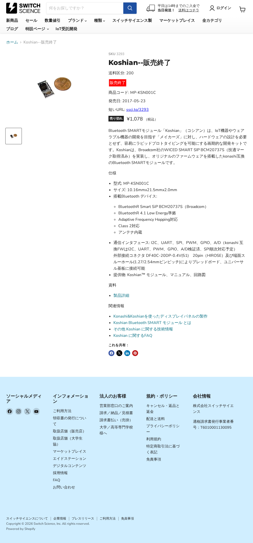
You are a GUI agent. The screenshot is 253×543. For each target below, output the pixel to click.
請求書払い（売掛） (116, 420)
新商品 (12, 20)
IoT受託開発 (66, 29)
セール (31, 20)
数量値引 (53, 20)
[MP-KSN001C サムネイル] (13, 136)
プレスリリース (83, 518)
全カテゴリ (212, 20)
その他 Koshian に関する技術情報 (143, 329)
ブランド (76, 20)
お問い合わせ (64, 487)
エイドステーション (69, 458)
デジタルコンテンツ (69, 465)
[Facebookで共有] (111, 353)
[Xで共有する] (119, 353)
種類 (98, 20)
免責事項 (153, 459)
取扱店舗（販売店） (69, 431)
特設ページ (35, 29)
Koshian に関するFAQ (132, 335)
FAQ (56, 480)
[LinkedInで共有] (127, 353)
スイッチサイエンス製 (132, 20)
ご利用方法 (62, 410)
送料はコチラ (188, 10)
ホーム (12, 42)
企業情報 (59, 518)
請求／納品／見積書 (116, 412)
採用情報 (60, 472)
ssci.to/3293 (137, 109)
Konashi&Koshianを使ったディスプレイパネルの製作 (160, 316)
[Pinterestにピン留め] (135, 353)
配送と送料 (155, 418)
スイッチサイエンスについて (27, 518)
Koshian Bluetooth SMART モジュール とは (152, 322)
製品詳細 (121, 295)
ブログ (12, 29)
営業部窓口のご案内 (116, 405)
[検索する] (130, 8)
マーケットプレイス (177, 20)
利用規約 (153, 439)
